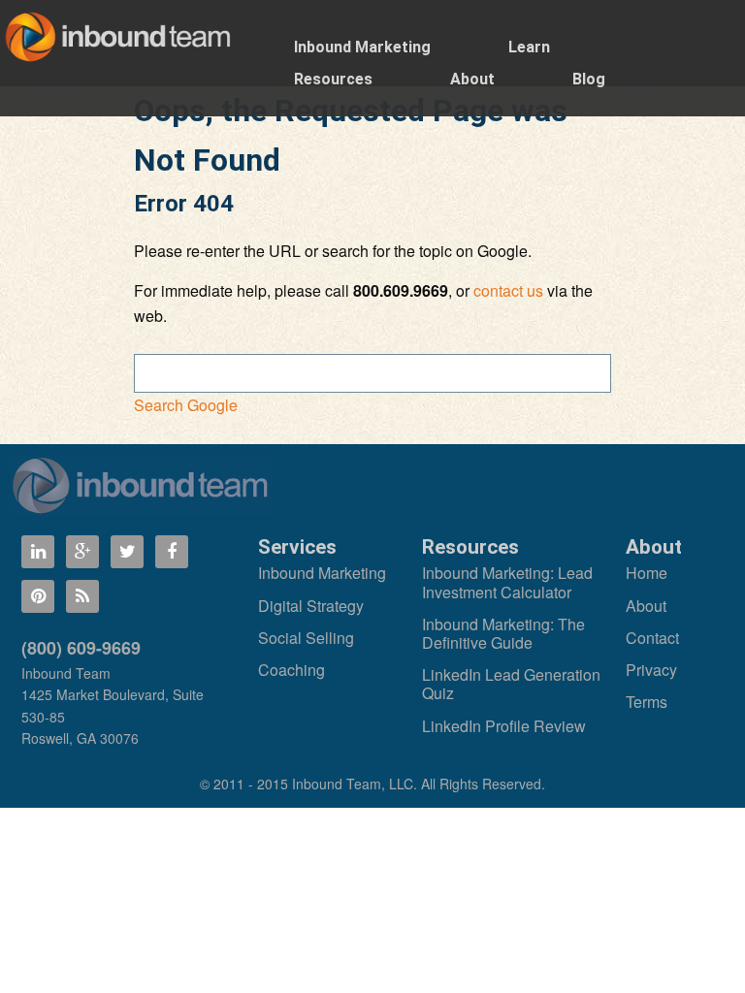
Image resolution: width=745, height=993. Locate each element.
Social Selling (306, 637)
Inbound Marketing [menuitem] (362, 47)
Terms (646, 701)
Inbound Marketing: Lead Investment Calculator (507, 581)
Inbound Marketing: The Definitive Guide (503, 633)
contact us (508, 290)
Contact (652, 637)
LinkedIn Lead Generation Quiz (511, 683)
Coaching (291, 669)
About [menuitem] (472, 79)
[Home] (141, 485)
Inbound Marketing (322, 572)
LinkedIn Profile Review (504, 726)
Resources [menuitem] (333, 79)
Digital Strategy (311, 605)
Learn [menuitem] (529, 47)
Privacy (651, 669)
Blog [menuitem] (588, 79)
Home (646, 572)
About (646, 605)
